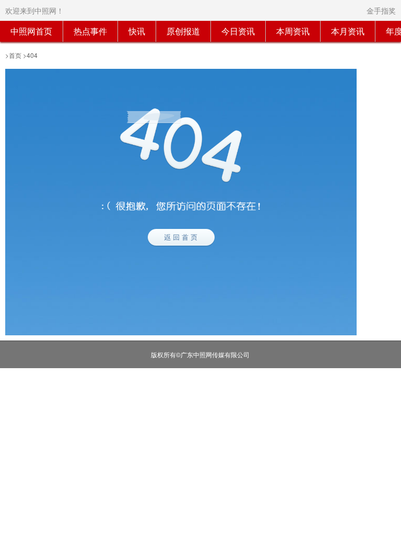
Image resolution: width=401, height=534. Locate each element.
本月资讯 (347, 31)
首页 (15, 55)
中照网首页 (31, 31)
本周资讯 (293, 31)
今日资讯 (238, 31)
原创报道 (183, 31)
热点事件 (90, 31)
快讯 (136, 31)
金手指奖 (381, 10)
